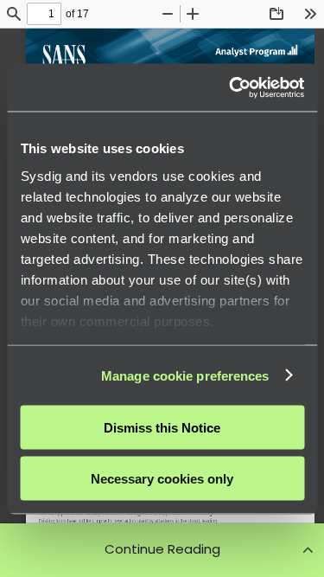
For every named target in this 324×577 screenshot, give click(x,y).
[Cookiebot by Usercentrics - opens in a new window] (230, 87)
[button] (162, 549)
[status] (44, 14)
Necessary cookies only (162, 478)
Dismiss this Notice (162, 427)
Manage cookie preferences (185, 375)
